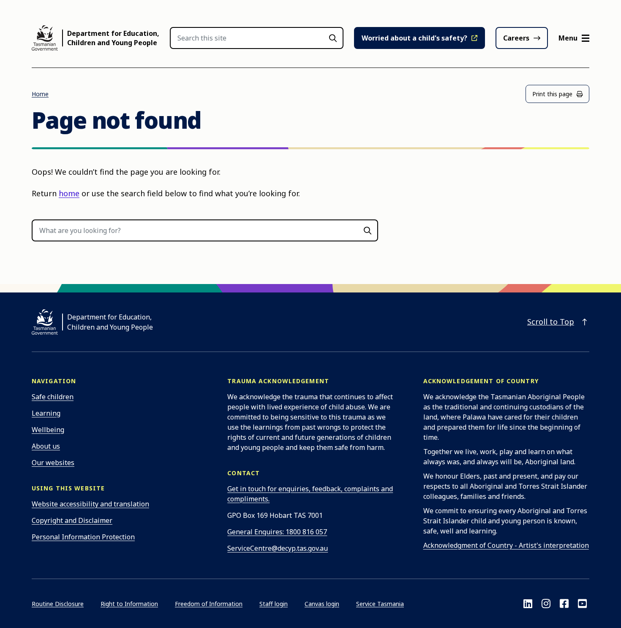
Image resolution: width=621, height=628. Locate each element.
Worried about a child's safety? (414, 38)
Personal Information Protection (83, 536)
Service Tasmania (380, 604)
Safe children (53, 396)
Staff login (273, 604)
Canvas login (322, 604)
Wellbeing (48, 429)
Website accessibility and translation (90, 504)
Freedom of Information (208, 604)
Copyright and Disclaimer (72, 520)
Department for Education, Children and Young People (113, 38)
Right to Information (129, 604)
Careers (516, 38)
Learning (46, 413)
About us (46, 446)
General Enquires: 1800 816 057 (277, 531)
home (69, 193)
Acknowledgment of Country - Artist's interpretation (506, 545)
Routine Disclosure (58, 604)
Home (40, 94)
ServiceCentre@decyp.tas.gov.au (277, 548)
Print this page (552, 94)
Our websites (53, 462)
